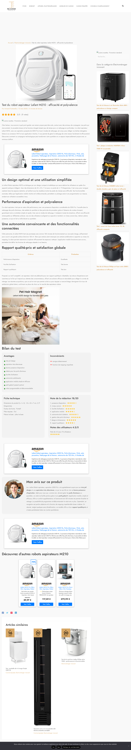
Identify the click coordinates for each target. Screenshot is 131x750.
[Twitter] (7, 613)
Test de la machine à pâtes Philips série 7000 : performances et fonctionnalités (73, 660)
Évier (24, 6)
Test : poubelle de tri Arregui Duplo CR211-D (16, 669)
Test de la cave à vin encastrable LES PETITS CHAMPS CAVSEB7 (44, 729)
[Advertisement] (65, 26)
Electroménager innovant (23, 673)
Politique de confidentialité (71, 747)
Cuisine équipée (82, 6)
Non (58, 747)
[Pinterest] (11, 613)
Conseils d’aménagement (99, 6)
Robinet (32, 6)
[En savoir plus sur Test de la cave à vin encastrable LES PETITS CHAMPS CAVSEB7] (42, 677)
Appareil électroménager (47, 6)
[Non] (129, 746)
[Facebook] (3, 613)
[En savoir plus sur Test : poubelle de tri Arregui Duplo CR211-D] (18, 647)
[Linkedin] (16, 613)
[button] (123, 6)
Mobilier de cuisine (66, 6)
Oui (53, 747)
